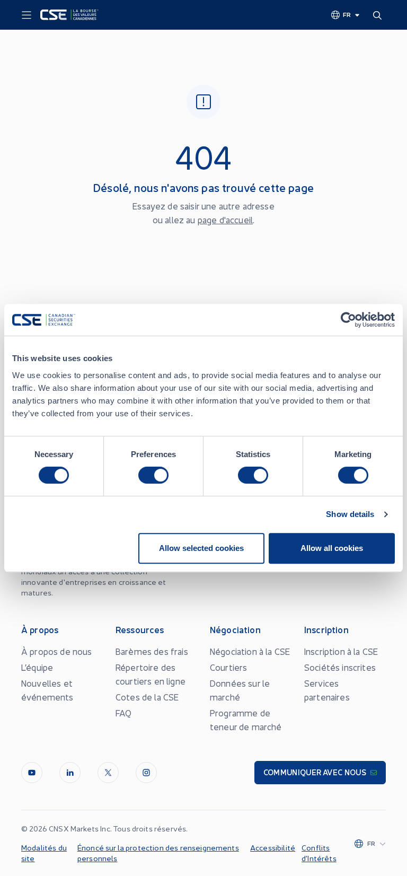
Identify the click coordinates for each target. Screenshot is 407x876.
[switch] (153, 475)
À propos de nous (56, 651)
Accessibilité (272, 847)
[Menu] (26, 15)
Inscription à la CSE (341, 651)
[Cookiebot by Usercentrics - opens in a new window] (348, 320)
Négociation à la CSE (250, 651)
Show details (350, 514)
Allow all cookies (331, 548)
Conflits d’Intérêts (319, 852)
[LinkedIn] (70, 772)
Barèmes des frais (152, 651)
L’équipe (37, 667)
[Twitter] (108, 772)
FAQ (123, 713)
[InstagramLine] (146, 772)
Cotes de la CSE (147, 697)
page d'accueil (225, 219)
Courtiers (228, 667)
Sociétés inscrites (340, 667)
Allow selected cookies (201, 548)
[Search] (379, 15)
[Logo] (69, 15)
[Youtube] (31, 772)
